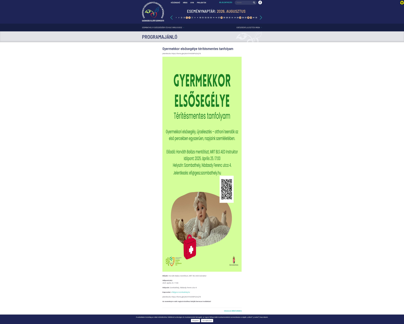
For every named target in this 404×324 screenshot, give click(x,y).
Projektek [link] (201, 2)
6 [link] (189, 17)
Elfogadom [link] (195, 320)
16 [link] (216, 17)
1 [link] (176, 17)
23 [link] (235, 17)
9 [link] (197, 17)
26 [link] (243, 17)
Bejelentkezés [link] (225, 2)
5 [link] (186, 17)
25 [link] (240, 17)
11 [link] (203, 17)
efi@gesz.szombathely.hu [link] (180, 292)
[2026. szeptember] (261, 18)
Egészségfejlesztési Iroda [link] (248, 27)
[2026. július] (171, 18)
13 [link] (208, 17)
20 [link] (227, 17)
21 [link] (229, 17)
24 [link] (237, 17)
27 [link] (245, 17)
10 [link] (200, 17)
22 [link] (232, 17)
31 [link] (256, 17)
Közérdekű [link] (175, 2)
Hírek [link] (185, 2)
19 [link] (224, 17)
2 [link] (178, 17)
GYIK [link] (192, 2)
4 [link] (184, 17)
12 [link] (205, 17)
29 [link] (251, 17)
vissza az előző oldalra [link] (233, 311)
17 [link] (219, 17)
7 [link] (192, 17)
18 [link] (221, 17)
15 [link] (213, 17)
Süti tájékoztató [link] (207, 320)
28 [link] (248, 17)
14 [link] (211, 17)
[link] (153, 21)
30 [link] (253, 17)
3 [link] (181, 17)
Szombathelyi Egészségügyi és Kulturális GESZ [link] (162, 27)
